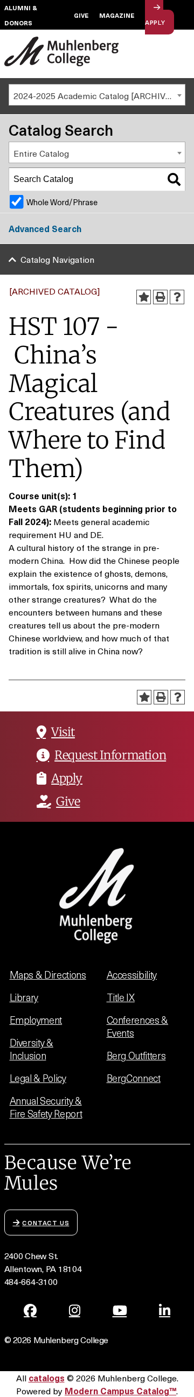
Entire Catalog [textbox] (41, 152)
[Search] (174, 179)
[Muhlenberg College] (61, 51)
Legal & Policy (38, 1078)
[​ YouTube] (120, 1310)
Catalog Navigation (57, 259)
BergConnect (134, 1078)
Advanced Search (45, 228)
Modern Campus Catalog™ (120, 1390)
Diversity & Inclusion (31, 1049)
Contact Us (45, 1222)
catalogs (47, 1377)
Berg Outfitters (136, 1055)
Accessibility (132, 974)
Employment (36, 1019)
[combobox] (97, 95)
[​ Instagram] (74, 1310)
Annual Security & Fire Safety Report (46, 1107)
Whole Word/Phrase (62, 202)
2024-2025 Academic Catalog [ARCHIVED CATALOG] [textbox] (99, 95)
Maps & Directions (48, 974)
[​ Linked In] (164, 1310)
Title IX (121, 997)
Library (24, 997)
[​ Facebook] (30, 1310)
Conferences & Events (138, 1026)
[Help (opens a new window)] (177, 297)
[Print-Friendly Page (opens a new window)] (160, 297)
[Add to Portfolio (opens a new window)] (143, 297)
